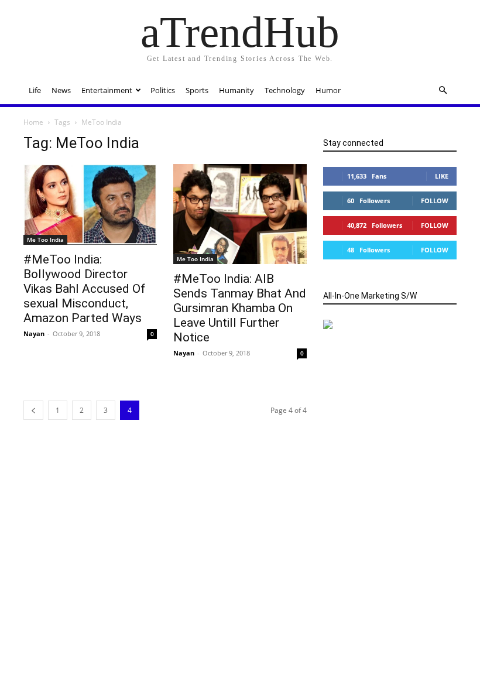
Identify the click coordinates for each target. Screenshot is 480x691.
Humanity (236, 90)
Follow (434, 200)
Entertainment (106, 90)
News (61, 90)
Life (35, 90)
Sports (197, 90)
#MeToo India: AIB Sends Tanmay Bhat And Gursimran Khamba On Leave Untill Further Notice (239, 308)
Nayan (33, 333)
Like (441, 176)
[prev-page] (33, 410)
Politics (162, 90)
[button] (442, 90)
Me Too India (45, 239)
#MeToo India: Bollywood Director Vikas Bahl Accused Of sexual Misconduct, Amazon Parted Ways (84, 288)
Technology (285, 90)
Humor (328, 90)
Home (33, 122)
